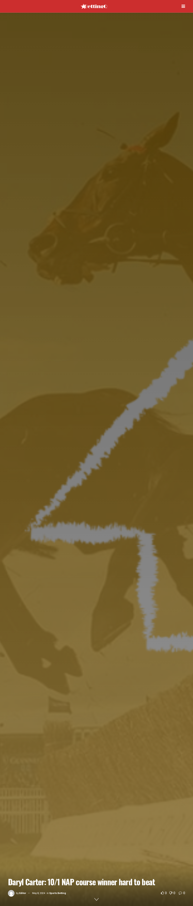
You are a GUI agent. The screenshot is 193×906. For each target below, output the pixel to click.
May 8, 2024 (38, 893)
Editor (22, 893)
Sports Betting (57, 893)
